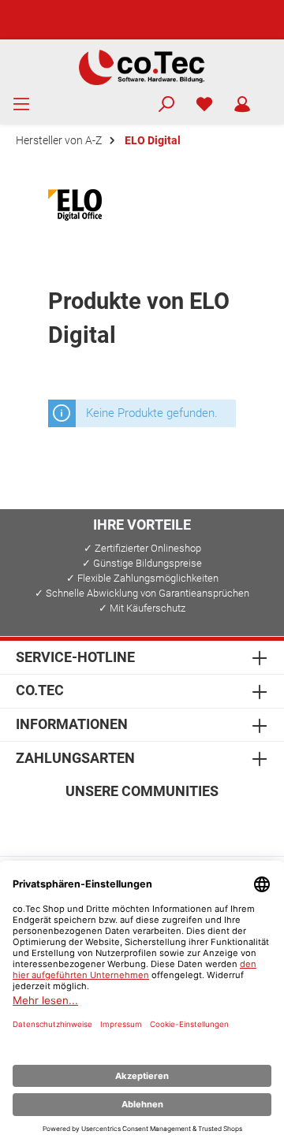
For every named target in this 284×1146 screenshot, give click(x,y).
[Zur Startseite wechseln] (142, 66)
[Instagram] (104, 824)
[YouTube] (180, 824)
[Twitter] (142, 824)
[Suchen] (166, 105)
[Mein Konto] (242, 105)
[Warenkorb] (271, 97)
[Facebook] (66, 824)
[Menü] (21, 105)
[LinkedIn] (218, 824)
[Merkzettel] (204, 105)
